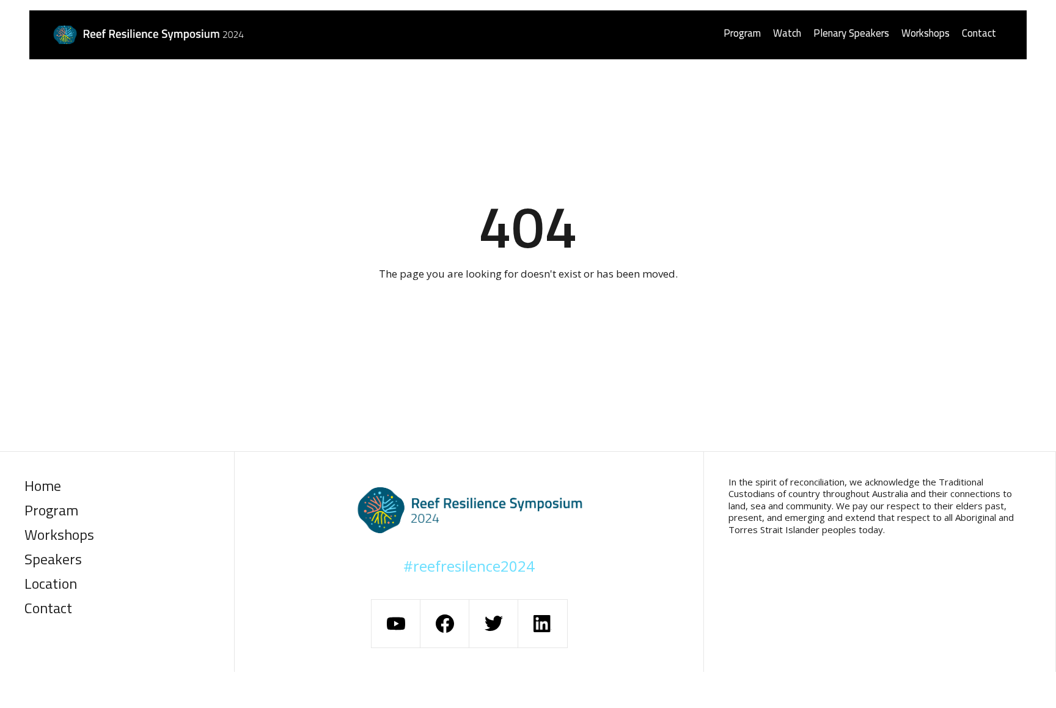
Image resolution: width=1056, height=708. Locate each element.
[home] (202, 35)
